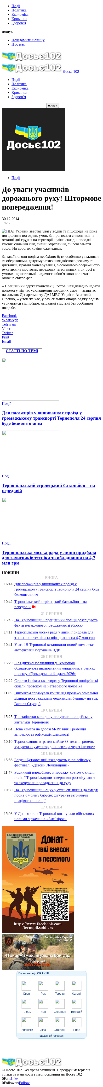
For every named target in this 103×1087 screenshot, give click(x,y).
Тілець (26, 1011)
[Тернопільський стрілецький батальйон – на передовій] (30, 472)
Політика (19, 10)
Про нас (18, 44)
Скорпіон (60, 1011)
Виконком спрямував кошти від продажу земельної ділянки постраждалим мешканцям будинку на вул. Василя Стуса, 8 (56, 698)
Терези (60, 993)
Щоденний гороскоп (51, 1035)
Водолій (76, 1011)
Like (14, 1078)
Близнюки (26, 1030)
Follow (24, 1083)
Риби (76, 1030)
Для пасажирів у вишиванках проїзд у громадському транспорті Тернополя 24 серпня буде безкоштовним (51, 418)
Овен (26, 993)
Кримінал (19, 19)
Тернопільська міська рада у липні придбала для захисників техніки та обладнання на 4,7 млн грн (49, 557)
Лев (43, 1011)
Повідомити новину (28, 40)
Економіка (20, 14)
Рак (43, 993)
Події (15, 6)
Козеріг (77, 993)
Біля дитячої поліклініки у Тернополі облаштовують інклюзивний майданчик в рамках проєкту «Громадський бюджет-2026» (54, 668)
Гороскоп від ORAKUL (34, 973)
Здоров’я (18, 23)
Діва (43, 1030)
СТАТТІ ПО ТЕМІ (22, 351)
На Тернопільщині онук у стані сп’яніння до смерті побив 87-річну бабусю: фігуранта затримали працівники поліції (56, 795)
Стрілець (60, 1030)
